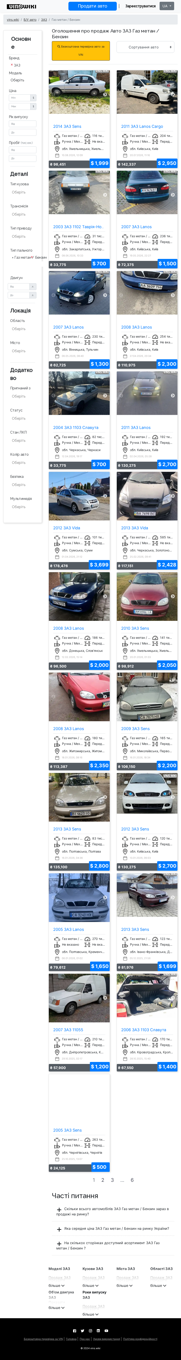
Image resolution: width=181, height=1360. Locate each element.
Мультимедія (21, 499)
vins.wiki (13, 19)
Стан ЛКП (18, 432)
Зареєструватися (140, 6)
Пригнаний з (20, 388)
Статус (16, 410)
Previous (53, 94)
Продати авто (92, 6)
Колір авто (19, 454)
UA (165, 6)
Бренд (14, 58)
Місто (15, 343)
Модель (15, 73)
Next (104, 94)
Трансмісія (19, 206)
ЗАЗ (44, 19)
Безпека (17, 476)
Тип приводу (21, 228)
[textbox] (23, 192)
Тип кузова (19, 184)
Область (17, 321)
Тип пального (21, 250)
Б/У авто (30, 19)
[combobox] (22, 66)
